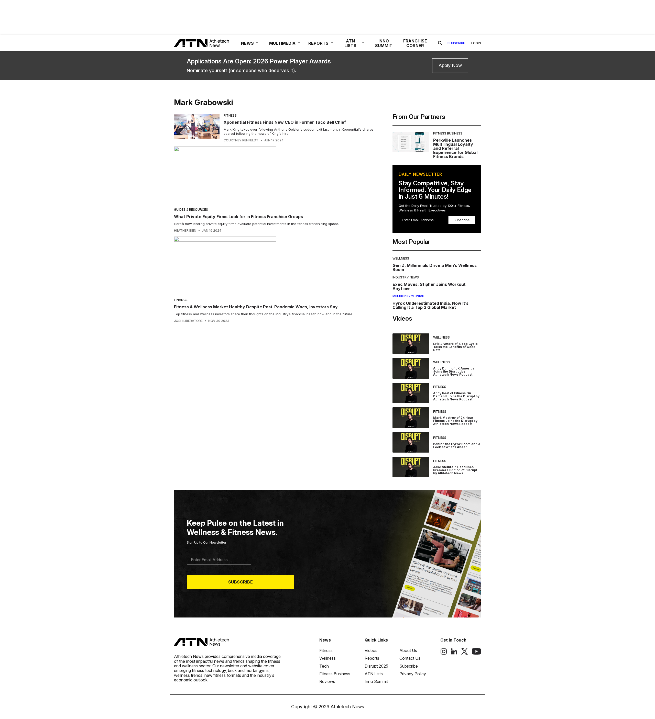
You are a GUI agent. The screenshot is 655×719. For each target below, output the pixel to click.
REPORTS (318, 43)
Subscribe (456, 43)
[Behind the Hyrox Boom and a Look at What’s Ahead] (410, 442)
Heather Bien (185, 230)
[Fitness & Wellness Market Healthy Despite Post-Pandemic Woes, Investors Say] (276, 265)
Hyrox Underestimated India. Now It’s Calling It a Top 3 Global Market (430, 305)
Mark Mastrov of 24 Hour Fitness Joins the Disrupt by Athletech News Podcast (455, 421)
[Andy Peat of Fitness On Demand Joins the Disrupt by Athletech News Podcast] (410, 393)
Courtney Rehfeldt (241, 140)
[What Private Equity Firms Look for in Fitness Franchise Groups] (276, 175)
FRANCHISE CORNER (415, 43)
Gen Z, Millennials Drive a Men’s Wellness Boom (434, 267)
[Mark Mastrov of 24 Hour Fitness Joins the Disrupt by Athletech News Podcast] (410, 417)
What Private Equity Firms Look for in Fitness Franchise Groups (238, 216)
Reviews (327, 681)
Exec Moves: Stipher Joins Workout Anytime (429, 286)
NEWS (247, 43)
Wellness (400, 258)
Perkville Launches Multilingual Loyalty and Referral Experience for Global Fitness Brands (455, 148)
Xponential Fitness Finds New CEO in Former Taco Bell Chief (285, 122)
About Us (408, 650)
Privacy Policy (412, 673)
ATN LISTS (350, 43)
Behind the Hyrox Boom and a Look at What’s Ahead (456, 445)
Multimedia (282, 43)
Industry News (405, 277)
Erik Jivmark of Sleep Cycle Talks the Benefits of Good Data (455, 347)
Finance (181, 300)
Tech (324, 666)
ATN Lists (374, 673)
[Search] (440, 43)
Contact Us (409, 658)
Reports (372, 658)
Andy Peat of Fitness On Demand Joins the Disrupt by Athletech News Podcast (456, 396)
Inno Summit (376, 681)
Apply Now (450, 65)
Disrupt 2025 (376, 666)
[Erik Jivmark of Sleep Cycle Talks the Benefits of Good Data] (410, 343)
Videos (371, 650)
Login (476, 43)
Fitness (230, 115)
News (325, 640)
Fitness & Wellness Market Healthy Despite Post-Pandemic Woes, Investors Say (256, 306)
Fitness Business (447, 133)
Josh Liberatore (188, 321)
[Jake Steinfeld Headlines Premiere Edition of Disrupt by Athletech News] (410, 467)
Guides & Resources (191, 209)
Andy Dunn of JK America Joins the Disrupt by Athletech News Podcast (454, 371)
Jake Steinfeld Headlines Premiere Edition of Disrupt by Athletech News (455, 470)
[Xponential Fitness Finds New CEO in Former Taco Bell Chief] (197, 128)
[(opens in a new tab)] (443, 653)
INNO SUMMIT (383, 43)
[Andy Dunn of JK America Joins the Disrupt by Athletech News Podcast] (410, 368)
